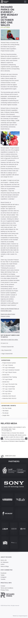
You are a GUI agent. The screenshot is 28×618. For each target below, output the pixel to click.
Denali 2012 (5, 382)
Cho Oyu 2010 (6, 393)
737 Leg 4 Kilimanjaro (8, 367)
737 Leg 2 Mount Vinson (9, 372)
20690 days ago (10, 456)
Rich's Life (4, 560)
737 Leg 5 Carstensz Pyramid (10, 370)
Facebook (3, 573)
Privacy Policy (5, 590)
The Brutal (5, 413)
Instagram (3, 577)
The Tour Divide (6, 408)
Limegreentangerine (22, 615)
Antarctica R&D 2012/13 (9, 398)
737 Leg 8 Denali (7, 379)
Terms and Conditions (7, 588)
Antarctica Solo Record (9, 396)
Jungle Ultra (5, 415)
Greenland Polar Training (9, 377)
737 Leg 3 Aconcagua (8, 386)
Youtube (3, 579)
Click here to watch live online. (9, 339)
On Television (4, 562)
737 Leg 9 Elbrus (7, 391)
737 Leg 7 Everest (7, 365)
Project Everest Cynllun (9, 363)
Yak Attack (5, 410)
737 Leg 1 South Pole (8, 389)
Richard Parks (5, 1)
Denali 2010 (5, 374)
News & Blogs (5, 566)
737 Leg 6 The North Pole (9, 384)
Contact (3, 586)
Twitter (2, 575)
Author (2, 564)
